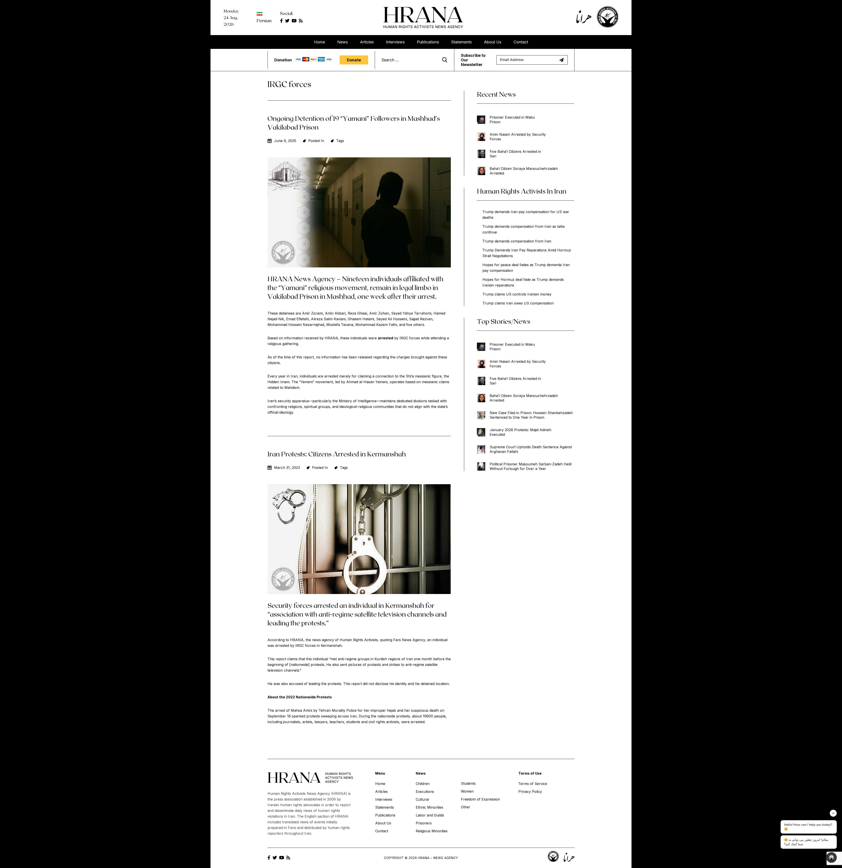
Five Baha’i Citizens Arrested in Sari (515, 153)
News (342, 42)
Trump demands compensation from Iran (516, 241)
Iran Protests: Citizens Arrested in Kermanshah (337, 454)
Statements (461, 42)
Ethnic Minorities (429, 807)
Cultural (422, 799)
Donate (354, 60)
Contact (521, 42)
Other (465, 807)
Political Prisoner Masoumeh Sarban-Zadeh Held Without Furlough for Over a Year (530, 466)
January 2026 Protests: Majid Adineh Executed (520, 432)
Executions (425, 791)
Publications (428, 42)
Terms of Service (532, 783)
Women (467, 791)
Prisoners (424, 823)
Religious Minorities (432, 831)
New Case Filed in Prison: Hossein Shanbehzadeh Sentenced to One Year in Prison (531, 415)
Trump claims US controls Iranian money (516, 294)
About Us (492, 42)
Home (319, 42)
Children (423, 783)
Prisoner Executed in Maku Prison (512, 119)
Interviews (395, 42)
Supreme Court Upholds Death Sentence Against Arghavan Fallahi (531, 449)
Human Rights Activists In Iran (521, 191)
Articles (367, 42)
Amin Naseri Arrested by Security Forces (518, 136)
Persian (264, 20)
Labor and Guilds (430, 815)
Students (468, 783)
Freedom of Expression (480, 799)
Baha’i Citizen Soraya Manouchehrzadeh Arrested (524, 170)
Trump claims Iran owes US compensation (518, 303)
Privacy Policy (530, 791)
